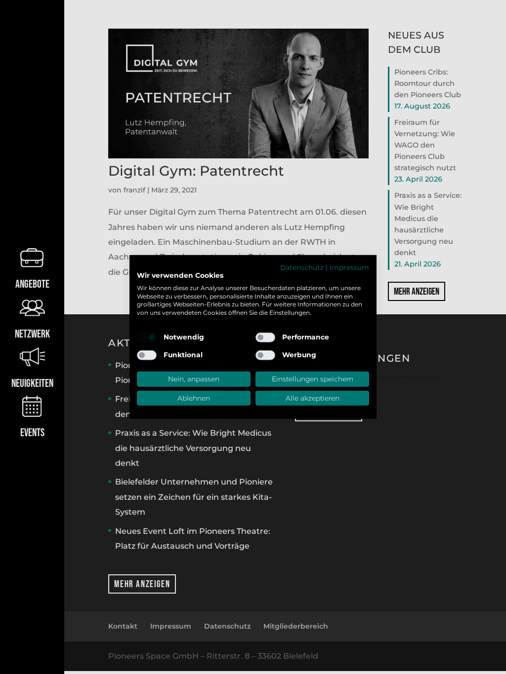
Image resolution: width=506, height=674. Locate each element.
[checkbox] (147, 337)
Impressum (349, 267)
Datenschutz (302, 267)
